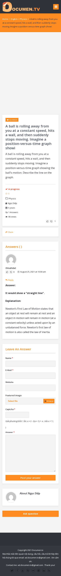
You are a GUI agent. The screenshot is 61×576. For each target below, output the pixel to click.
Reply (11, 280)
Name (9, 358)
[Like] (47, 221)
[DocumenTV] (21, 6)
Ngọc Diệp (12, 203)
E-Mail (9, 370)
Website (9, 382)
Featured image (13, 395)
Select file (13, 401)
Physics (23, 19)
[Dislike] (51, 221)
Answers (13, 212)
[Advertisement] (30, 73)
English (14, 19)
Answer (10, 432)
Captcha (10, 409)
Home (5, 19)
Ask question (30, 513)
